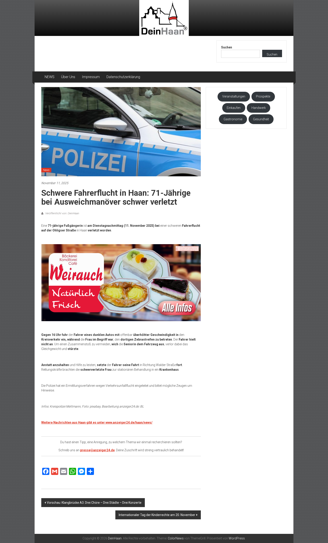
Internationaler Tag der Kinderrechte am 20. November (157, 515)
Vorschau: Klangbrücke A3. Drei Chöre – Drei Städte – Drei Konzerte (94, 502)
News (46, 170)
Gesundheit (261, 119)
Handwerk (258, 108)
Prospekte (263, 96)
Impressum (91, 77)
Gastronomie (233, 119)
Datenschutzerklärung (123, 77)
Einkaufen (234, 108)
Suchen (226, 47)
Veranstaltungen (233, 96)
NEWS (49, 77)
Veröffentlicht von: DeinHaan (61, 213)
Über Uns (68, 77)
